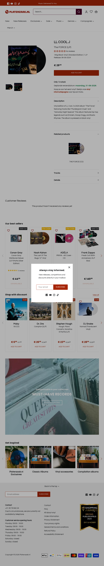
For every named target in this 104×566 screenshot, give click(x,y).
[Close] (69, 267)
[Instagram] (54, 295)
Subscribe (60, 287)
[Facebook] (47, 295)
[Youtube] (50, 295)
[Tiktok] (58, 295)
